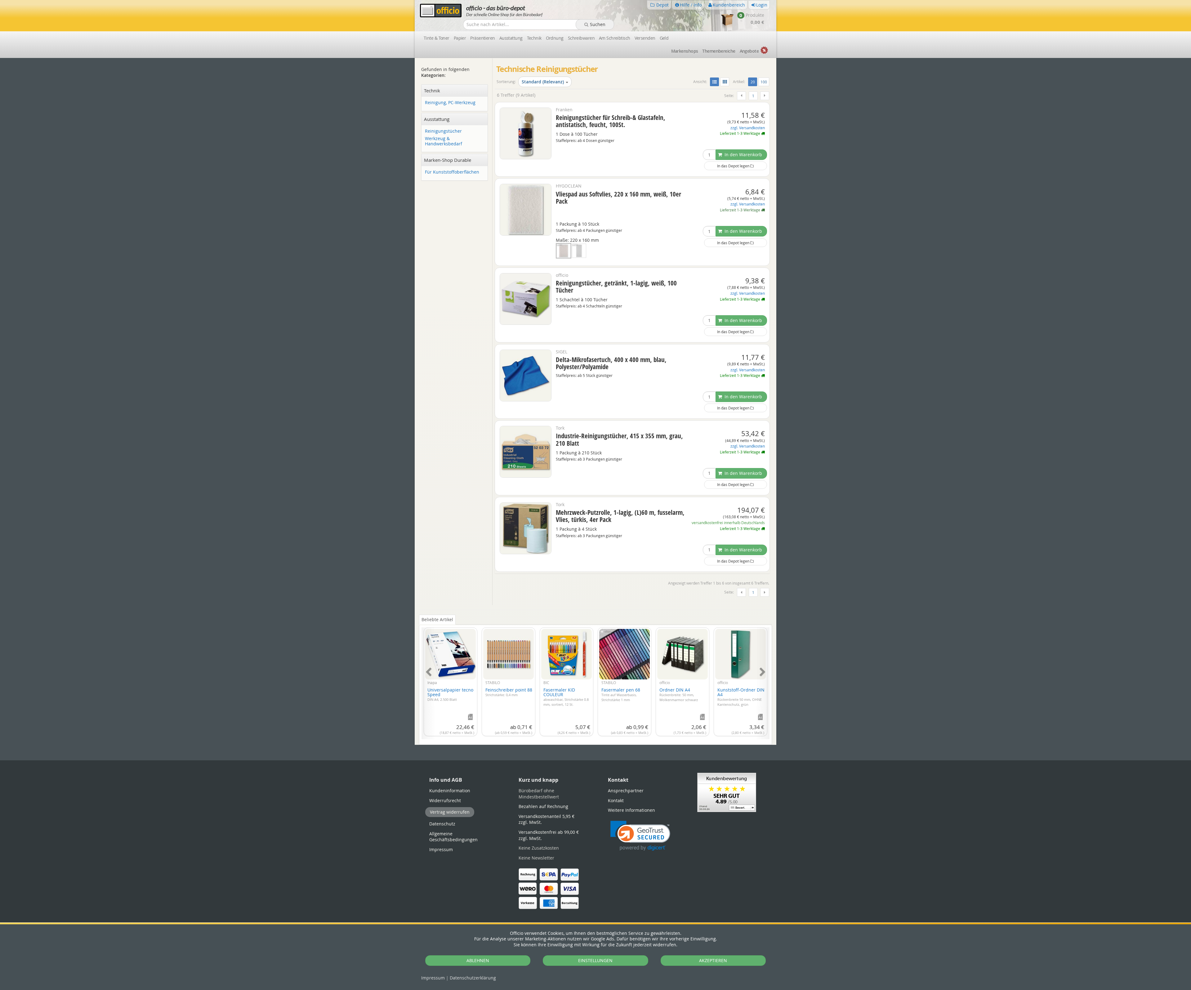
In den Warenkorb (742, 154)
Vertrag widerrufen (450, 812)
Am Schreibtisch (614, 38)
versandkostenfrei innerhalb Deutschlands (728, 522)
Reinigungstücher (443, 131)
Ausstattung (511, 38)
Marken (684, 51)
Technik (534, 38)
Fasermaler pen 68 (620, 694)
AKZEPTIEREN (713, 960)
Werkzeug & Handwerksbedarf (443, 141)
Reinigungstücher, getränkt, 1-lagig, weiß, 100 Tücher (616, 286)
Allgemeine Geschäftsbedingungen (453, 837)
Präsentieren (482, 38)
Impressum (433, 978)
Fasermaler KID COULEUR (566, 697)
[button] (640, 835)
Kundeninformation (449, 790)
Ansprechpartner (626, 790)
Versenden (645, 38)
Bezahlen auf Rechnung (543, 806)
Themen (718, 51)
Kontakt (616, 800)
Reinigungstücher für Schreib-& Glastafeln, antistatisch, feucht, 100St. (610, 121)
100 (764, 81)
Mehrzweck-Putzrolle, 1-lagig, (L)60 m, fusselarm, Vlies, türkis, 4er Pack (620, 516)
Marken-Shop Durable (447, 160)
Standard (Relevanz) (543, 82)
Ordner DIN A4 (678, 694)
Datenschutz (473, 978)
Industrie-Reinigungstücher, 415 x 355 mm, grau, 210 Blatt (619, 439)
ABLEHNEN (477, 960)
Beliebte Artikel (437, 619)
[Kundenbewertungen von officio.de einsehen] (726, 792)
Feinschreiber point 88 (508, 692)
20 (753, 81)
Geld (664, 38)
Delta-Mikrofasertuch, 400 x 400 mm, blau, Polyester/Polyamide (611, 363)
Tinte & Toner (436, 38)
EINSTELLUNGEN (595, 960)
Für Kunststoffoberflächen (452, 172)
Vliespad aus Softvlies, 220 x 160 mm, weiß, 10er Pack (618, 198)
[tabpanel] (595, 680)
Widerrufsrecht (445, 800)
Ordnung (555, 38)
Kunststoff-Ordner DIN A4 (741, 697)
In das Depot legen (733, 165)
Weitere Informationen (631, 810)
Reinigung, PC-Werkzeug (450, 102)
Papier (460, 38)
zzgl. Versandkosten (747, 128)
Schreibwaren (581, 38)
